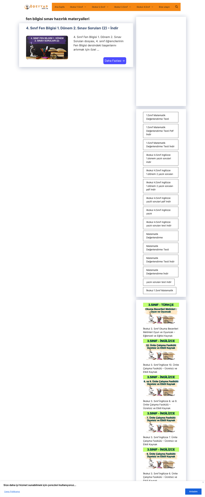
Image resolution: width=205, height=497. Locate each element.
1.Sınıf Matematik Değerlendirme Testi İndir (160, 145)
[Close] (203, 482)
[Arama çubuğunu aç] (177, 7)
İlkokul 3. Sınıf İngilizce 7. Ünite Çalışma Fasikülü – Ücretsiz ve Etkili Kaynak (160, 441)
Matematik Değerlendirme (154, 236)
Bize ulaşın (164, 7)
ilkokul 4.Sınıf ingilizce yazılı (158, 212)
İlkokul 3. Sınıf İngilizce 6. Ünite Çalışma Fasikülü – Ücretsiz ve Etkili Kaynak (160, 477)
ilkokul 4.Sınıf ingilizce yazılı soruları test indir (158, 224)
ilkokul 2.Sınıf (98, 7)
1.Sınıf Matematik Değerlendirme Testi (157, 117)
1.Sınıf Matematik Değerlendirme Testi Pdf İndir (159, 131)
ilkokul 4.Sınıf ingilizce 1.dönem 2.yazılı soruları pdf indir (159, 186)
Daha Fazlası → (115, 60)
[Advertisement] (161, 61)
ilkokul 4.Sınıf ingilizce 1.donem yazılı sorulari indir (158, 158)
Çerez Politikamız (12, 491)
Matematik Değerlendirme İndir (157, 272)
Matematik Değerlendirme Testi (157, 248)
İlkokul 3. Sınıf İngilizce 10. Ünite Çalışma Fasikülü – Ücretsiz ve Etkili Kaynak (161, 368)
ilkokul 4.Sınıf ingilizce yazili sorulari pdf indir (158, 200)
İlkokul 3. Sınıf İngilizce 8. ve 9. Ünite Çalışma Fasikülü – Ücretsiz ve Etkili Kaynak (160, 405)
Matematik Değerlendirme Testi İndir (160, 260)
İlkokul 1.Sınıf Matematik (159, 290)
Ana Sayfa (59, 7)
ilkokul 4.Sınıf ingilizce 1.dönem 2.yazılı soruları (159, 172)
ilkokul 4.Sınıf (143, 7)
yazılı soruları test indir (158, 282)
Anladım (193, 491)
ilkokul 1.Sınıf (76, 7)
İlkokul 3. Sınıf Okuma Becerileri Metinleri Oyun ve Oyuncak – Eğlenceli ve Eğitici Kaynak (160, 332)
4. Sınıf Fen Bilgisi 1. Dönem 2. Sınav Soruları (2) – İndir (72, 28)
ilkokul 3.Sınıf (121, 7)
